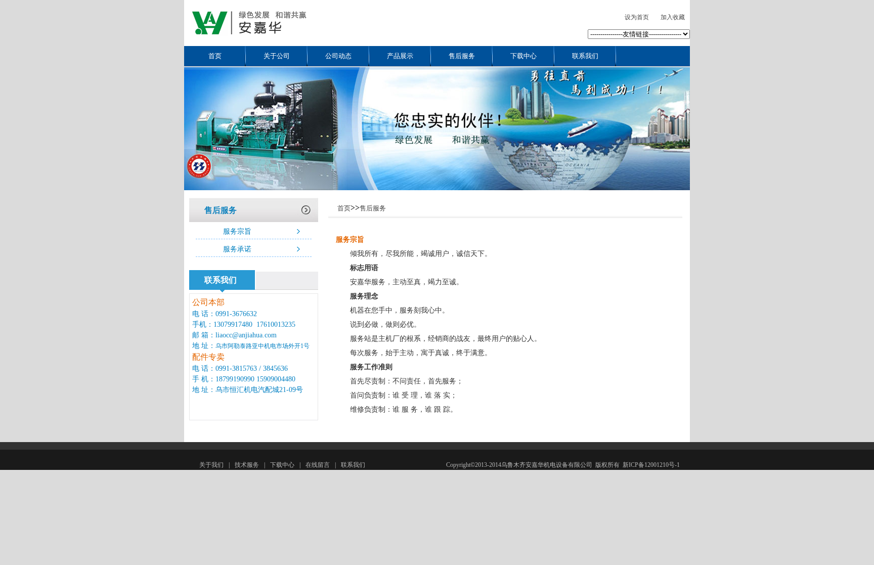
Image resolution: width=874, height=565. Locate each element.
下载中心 (523, 56)
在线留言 (317, 464)
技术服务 (247, 464)
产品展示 (400, 56)
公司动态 (338, 56)
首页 (215, 56)
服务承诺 (237, 249)
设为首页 (637, 17)
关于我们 (211, 464)
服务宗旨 (237, 231)
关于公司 (277, 56)
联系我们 (585, 56)
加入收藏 (673, 17)
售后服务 (462, 56)
